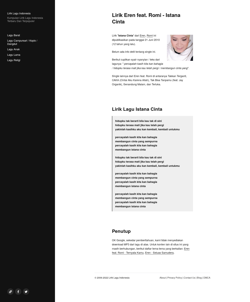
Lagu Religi (13, 60)
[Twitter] (26, 291)
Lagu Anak (13, 49)
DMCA (206, 277)
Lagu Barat (13, 35)
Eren (142, 35)
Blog (199, 277)
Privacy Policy (174, 277)
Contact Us (189, 277)
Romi (150, 35)
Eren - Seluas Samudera (159, 252)
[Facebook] (18, 291)
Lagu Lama (13, 54)
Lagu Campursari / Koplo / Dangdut (22, 42)
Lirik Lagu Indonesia (19, 13)
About (163, 277)
